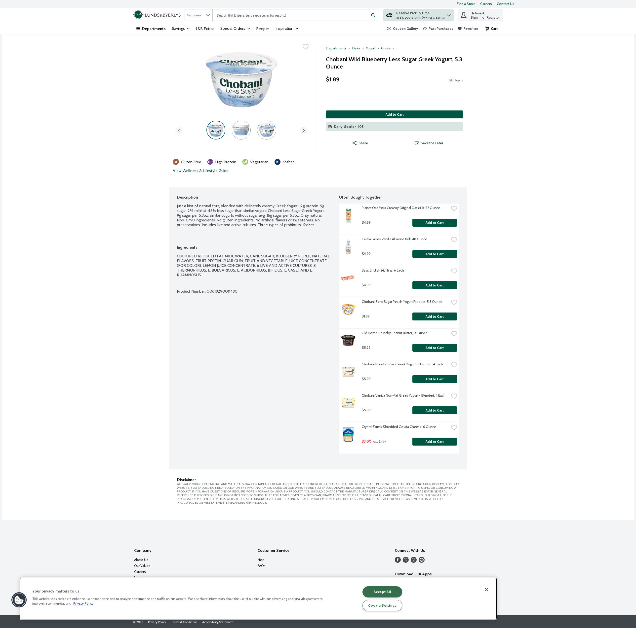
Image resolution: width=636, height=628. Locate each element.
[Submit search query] (373, 15)
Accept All (382, 592)
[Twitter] (406, 561)
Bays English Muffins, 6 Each (383, 270)
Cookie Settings (382, 605)
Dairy (356, 48)
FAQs (262, 565)
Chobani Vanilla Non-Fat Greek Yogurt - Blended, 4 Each (403, 395)
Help (261, 560)
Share (363, 143)
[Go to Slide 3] (266, 130)
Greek (385, 48)
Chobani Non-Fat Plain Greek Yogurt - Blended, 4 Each (402, 364)
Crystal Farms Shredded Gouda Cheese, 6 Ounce (399, 426)
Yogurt (370, 48)
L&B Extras (205, 28)
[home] (158, 15)
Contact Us (505, 3)
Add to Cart (395, 114)
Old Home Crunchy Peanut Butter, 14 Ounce (395, 333)
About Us (141, 560)
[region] (258, 598)
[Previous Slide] (179, 129)
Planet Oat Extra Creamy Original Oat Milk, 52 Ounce (401, 208)
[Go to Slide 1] (215, 130)
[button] (449, 14)
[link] (402, 28)
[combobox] (198, 15)
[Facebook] (398, 561)
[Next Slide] (303, 129)
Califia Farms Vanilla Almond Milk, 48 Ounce (394, 239)
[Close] (486, 589)
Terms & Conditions (184, 622)
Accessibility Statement (218, 622)
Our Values (142, 565)
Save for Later (432, 143)
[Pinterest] (422, 561)
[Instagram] (414, 561)
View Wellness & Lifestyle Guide (201, 170)
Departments (154, 28)
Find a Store (466, 3)
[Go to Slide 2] (241, 130)
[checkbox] (306, 47)
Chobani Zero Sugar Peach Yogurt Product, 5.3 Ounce (402, 301)
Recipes (263, 28)
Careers (486, 3)
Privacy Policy (157, 622)
